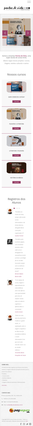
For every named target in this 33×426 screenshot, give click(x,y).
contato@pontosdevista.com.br (15, 405)
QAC (27, 421)
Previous (5, 33)
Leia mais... (4, 385)
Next (28, 33)
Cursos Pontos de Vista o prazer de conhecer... (15, 8)
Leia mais (16, 101)
